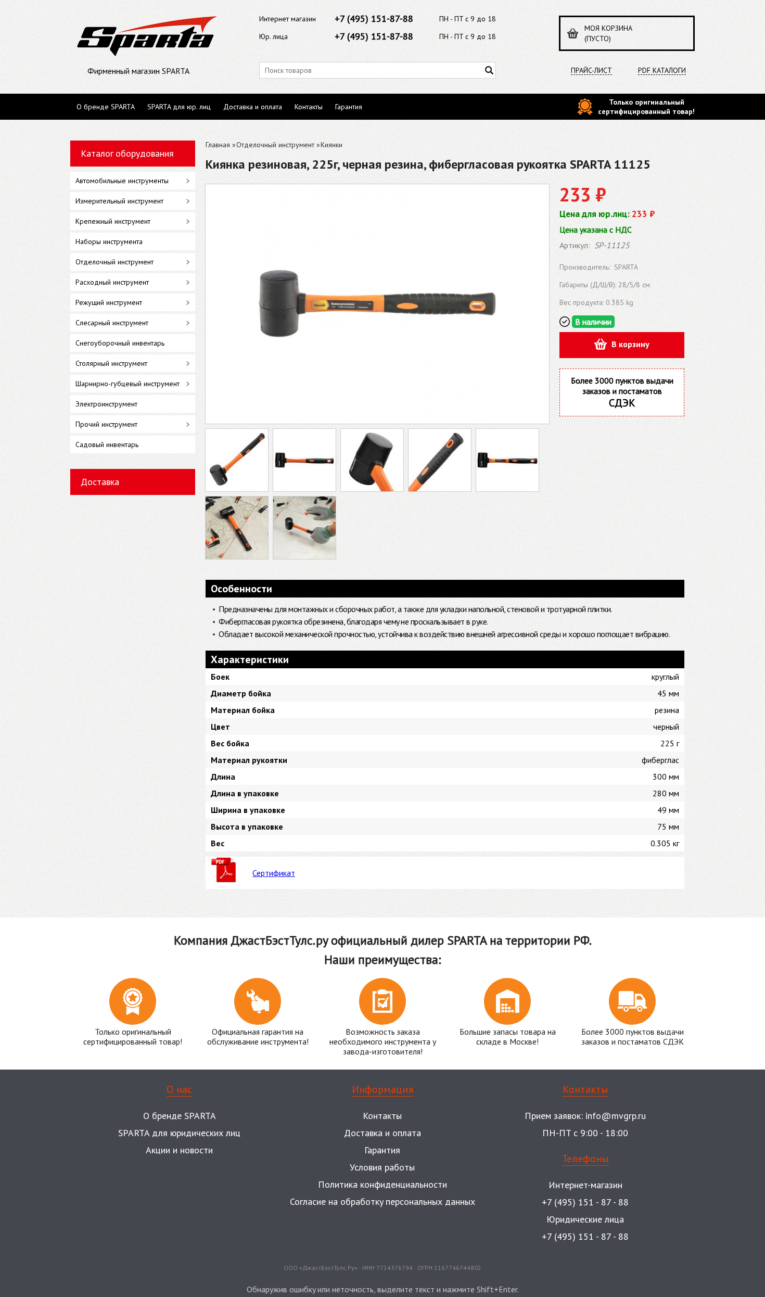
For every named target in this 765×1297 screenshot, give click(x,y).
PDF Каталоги (662, 70)
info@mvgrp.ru (615, 1116)
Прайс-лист (591, 70)
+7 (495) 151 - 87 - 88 (585, 1202)
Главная (218, 144)
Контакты (309, 106)
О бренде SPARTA (105, 106)
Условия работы (382, 1167)
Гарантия (348, 106)
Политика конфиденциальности (382, 1184)
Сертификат (273, 873)
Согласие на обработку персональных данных (382, 1201)
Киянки (331, 144)
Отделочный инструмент (275, 144)
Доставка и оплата (252, 106)
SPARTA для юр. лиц (179, 106)
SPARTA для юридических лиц (179, 1133)
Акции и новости (179, 1150)
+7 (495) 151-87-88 (374, 18)
